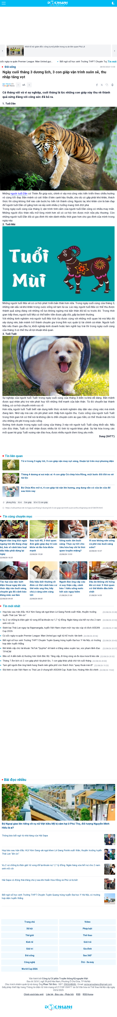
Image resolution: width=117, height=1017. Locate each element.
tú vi (20, 502)
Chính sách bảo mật (34, 994)
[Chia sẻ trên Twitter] (102, 85)
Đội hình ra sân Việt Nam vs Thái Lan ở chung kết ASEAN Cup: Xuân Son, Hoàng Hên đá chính (58, 669)
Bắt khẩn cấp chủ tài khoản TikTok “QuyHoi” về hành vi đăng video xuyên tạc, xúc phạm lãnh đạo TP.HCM (60, 650)
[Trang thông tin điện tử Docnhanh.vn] (57, 3)
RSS (78, 994)
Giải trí (29, 949)
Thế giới (29, 935)
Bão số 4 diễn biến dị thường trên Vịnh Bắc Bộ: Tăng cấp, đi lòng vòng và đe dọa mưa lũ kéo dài (59, 656)
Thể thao (87, 935)
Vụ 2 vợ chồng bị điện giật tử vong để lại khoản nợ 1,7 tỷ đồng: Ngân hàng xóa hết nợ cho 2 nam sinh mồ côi (60, 621)
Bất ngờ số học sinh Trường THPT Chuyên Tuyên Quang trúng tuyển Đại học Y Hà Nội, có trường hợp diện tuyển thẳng (60, 642)
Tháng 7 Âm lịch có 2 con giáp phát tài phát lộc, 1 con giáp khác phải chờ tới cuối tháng (55, 660)
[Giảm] (18, 84)
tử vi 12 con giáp (41, 502)
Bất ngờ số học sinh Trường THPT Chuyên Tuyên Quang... (61, 61)
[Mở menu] (3, 3)
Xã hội (30, 928)
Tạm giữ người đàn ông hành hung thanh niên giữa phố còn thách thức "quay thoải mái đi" (56, 665)
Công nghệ (29, 962)
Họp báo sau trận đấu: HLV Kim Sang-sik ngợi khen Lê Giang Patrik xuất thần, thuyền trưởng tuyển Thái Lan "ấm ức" (60, 614)
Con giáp (27, 502)
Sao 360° (87, 955)
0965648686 (70, 984)
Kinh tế (29, 942)
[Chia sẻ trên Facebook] (97, 85)
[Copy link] (107, 85)
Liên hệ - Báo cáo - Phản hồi (60, 994)
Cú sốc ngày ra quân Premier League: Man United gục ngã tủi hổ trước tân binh (50, 635)
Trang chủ (29, 922)
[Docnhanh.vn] (58, 1008)
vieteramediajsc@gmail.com (98, 984)
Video (87, 922)
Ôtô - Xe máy (87, 962)
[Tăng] (29, 84)
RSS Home (88, 994)
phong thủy (11, 502)
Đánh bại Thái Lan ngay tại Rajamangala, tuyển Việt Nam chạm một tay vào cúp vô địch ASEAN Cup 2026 (60, 629)
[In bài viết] (112, 85)
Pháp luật (87, 928)
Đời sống (29, 955)
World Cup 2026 (29, 969)
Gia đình (87, 949)
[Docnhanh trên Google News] (8, 85)
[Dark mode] (113, 3)
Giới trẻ (87, 942)
